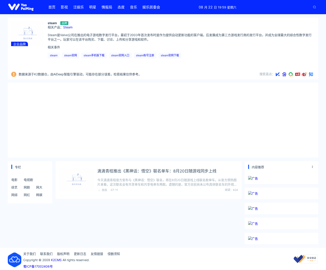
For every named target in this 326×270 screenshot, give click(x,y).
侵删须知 (114, 254)
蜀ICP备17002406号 (38, 266)
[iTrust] (305, 262)
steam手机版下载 (94, 55)
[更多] (312, 167)
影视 (64, 7)
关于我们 (29, 254)
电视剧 (28, 180)
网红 (27, 195)
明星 (92, 7)
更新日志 (80, 254)
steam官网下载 (170, 55)
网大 (39, 187)
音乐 (133, 7)
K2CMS (56, 260)
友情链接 (97, 254)
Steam (68, 27)
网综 (14, 195)
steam (53, 55)
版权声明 (63, 254)
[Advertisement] (163, 119)
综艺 (14, 187)
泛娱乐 (78, 7)
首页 (51, 7)
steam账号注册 (145, 55)
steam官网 (70, 55)
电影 (14, 180)
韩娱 (39, 195)
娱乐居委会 (151, 7)
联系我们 (46, 254)
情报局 (107, 7)
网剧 (27, 187)
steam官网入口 (120, 55)
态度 (121, 7)
